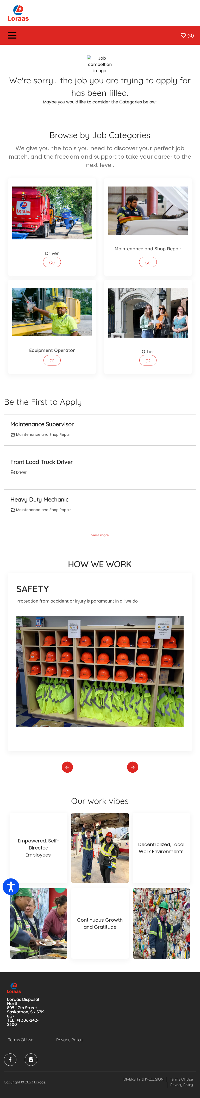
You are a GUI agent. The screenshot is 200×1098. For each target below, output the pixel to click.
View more (100, 535)
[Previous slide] (67, 767)
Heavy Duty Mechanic (39, 499)
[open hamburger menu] (12, 36)
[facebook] (10, 1059)
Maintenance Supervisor (42, 424)
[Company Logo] (18, 12)
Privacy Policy (69, 1039)
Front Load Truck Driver (41, 462)
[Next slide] (132, 767)
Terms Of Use (20, 1039)
